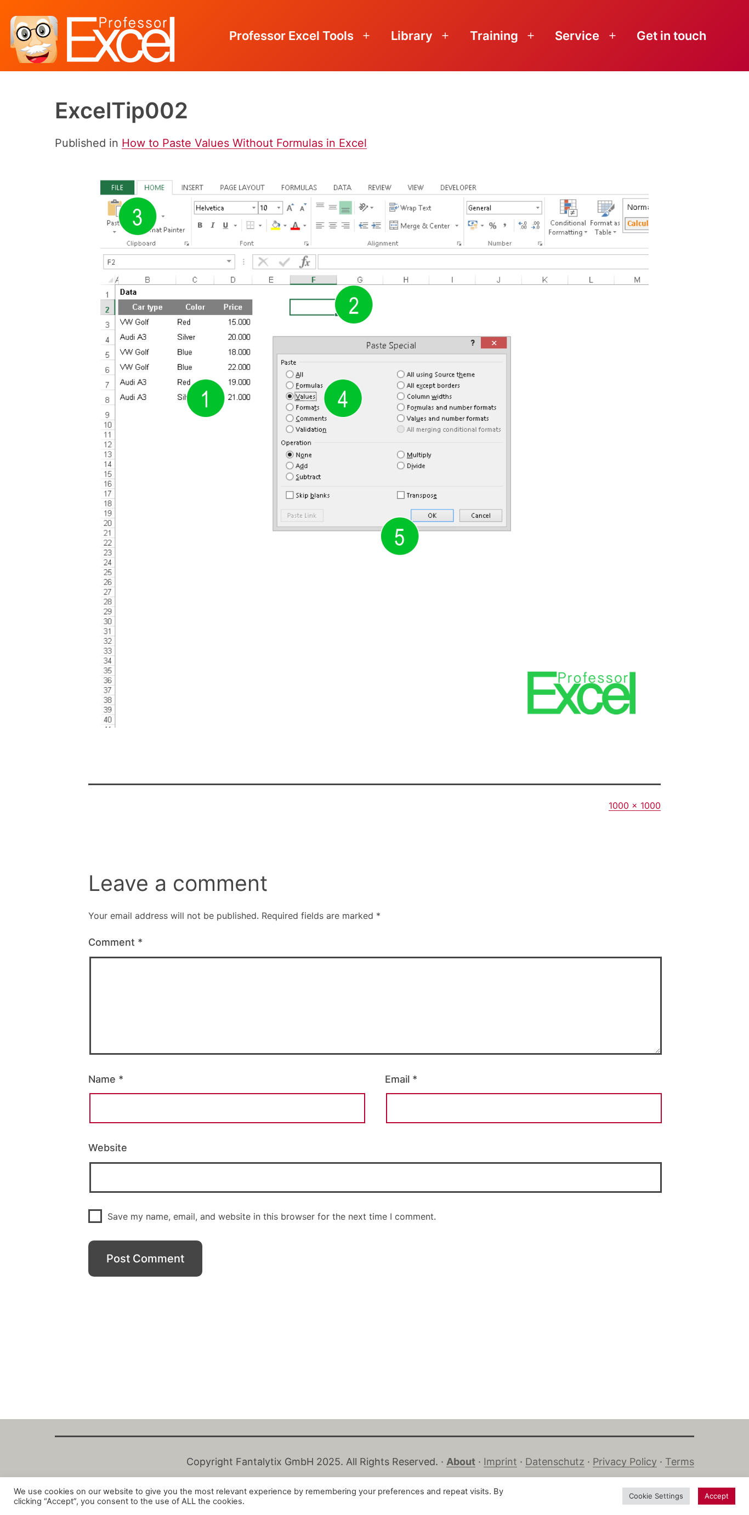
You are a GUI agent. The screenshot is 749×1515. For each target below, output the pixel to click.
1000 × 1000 (635, 805)
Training (494, 35)
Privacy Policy (625, 1461)
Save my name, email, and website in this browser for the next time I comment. (271, 1216)
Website (107, 1147)
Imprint (500, 1461)
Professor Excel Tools (291, 35)
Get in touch (671, 35)
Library (412, 35)
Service (577, 35)
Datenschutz (555, 1461)
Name (105, 1079)
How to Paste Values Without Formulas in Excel (244, 143)
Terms (679, 1461)
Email (401, 1079)
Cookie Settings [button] (656, 1495)
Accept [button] (717, 1495)
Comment (115, 942)
